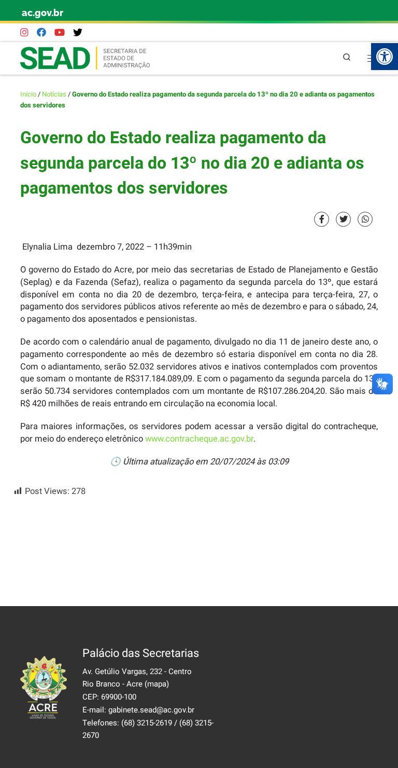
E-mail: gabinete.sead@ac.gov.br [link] (138, 710)
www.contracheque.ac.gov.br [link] (199, 439)
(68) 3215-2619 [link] (146, 723)
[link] (384, 56)
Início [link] (28, 94)
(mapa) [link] (157, 684)
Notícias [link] (54, 94)
